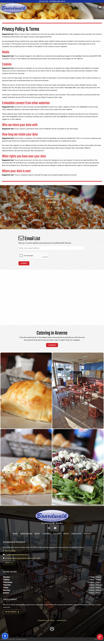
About (66, 534)
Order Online (26, 534)
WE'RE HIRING (11, 612)
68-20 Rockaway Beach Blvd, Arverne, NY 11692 (22, 558)
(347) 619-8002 (10, 551)
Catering (46, 534)
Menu (37, 534)
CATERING (52, 345)
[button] (5, 636)
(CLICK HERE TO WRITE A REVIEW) (52, 199)
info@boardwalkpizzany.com (16, 554)
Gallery (57, 534)
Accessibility (61, 620)
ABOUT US (9, 563)
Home (15, 534)
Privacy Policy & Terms (46, 620)
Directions (76, 534)
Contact (88, 534)
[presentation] (33, 256)
